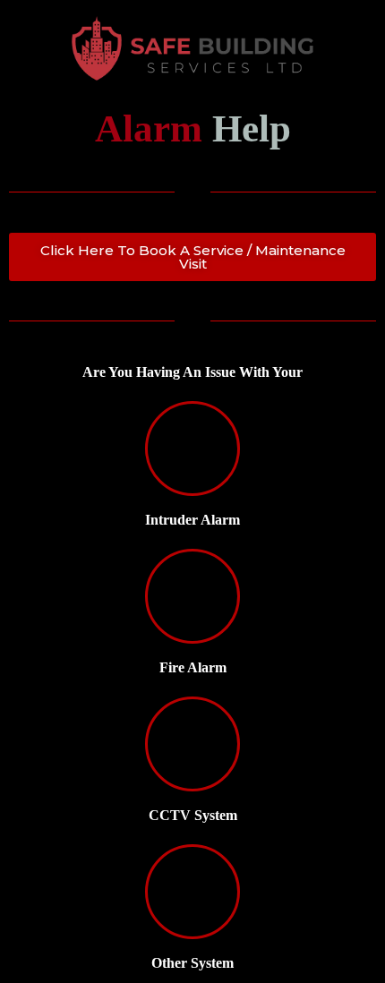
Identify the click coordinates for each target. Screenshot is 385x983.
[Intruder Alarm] (192, 448)
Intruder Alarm (192, 519)
